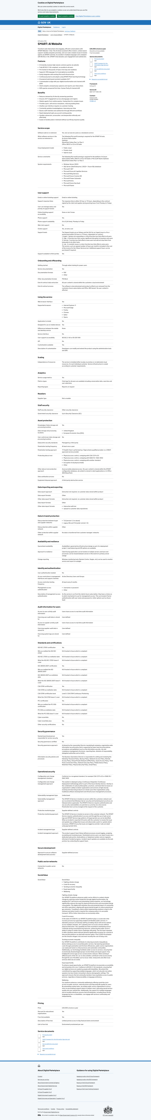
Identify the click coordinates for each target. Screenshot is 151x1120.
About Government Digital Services (47, 1086)
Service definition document (102, 69)
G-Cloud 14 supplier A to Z (45, 1089)
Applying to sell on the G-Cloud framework (88, 1076)
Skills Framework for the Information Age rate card (101, 64)
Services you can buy (43, 1079)
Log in (64, 27)
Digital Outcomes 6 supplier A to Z (47, 1095)
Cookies (53, 1109)
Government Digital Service (51, 1112)
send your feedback (70, 31)
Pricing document (99, 59)
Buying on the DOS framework (85, 1086)
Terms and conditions (100, 73)
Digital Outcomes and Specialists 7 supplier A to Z (51, 1098)
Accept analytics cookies (47, 16)
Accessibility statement (72, 1109)
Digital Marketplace (44, 27)
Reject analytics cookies (65, 16)
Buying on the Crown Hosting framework (88, 1089)
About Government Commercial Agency (48, 1082)
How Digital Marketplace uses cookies (88, 16)
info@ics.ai (93, 101)
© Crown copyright (108, 1115)
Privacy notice (60, 1109)
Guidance (56, 27)
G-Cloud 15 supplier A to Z (45, 1092)
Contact (40, 1076)
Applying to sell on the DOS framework (87, 1079)
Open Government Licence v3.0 (68, 1115)
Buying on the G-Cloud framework (86, 1082)
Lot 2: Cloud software (56, 35)
